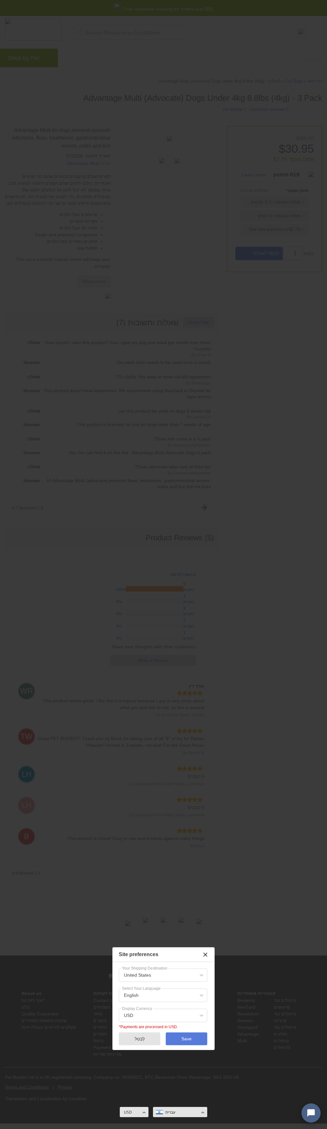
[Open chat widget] (311, 1113)
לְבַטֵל (140, 1038)
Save (186, 1038)
